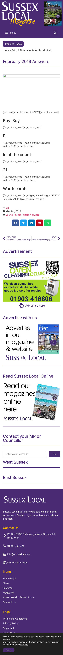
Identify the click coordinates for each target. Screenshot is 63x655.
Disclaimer (9, 632)
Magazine (8, 592)
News (6, 583)
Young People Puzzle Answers (22, 214)
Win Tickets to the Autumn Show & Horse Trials (31, 50)
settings (24, 644)
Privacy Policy (11, 623)
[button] (55, 32)
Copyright (8, 628)
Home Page (9, 578)
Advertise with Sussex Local (18, 597)
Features (7, 587)
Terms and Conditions (15, 618)
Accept (9, 650)
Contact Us (9, 602)
